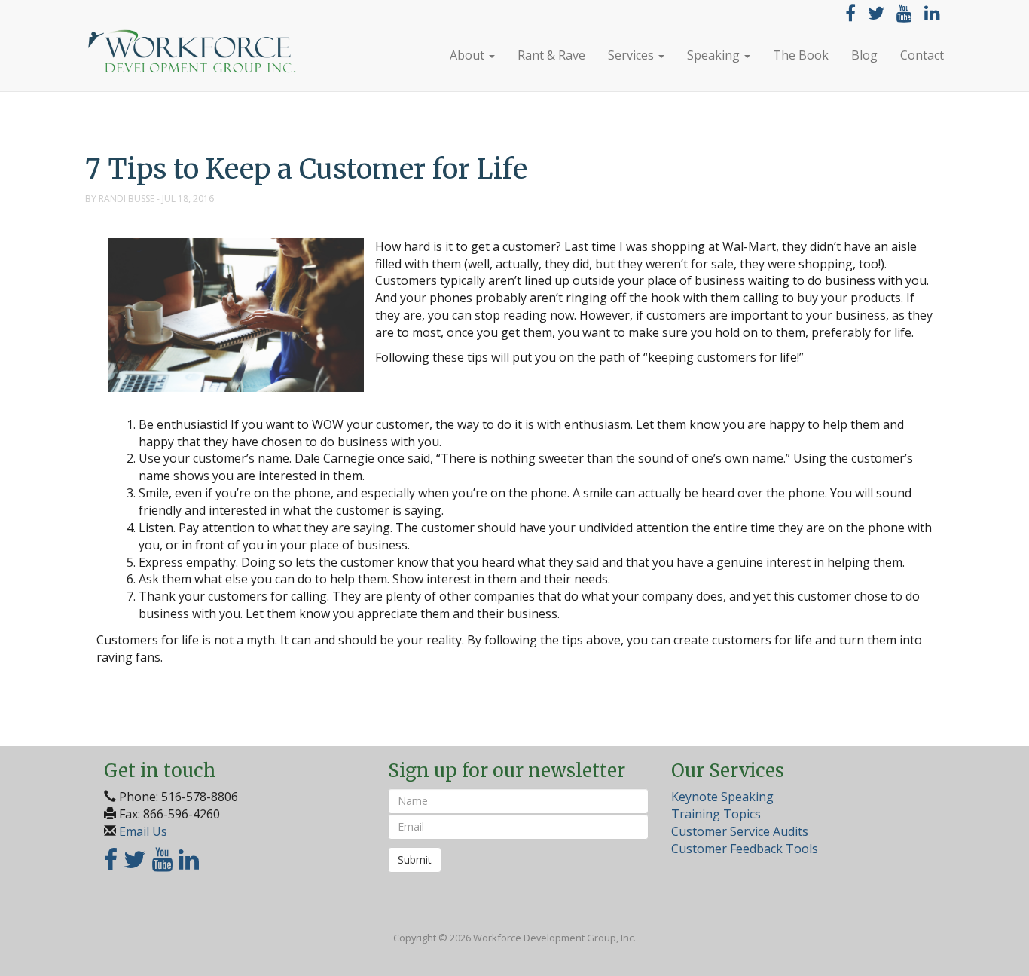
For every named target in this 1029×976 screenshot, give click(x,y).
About (468, 55)
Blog (864, 55)
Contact (922, 55)
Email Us (143, 831)
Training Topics (716, 814)
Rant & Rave (551, 55)
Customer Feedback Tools (744, 848)
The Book (801, 55)
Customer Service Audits (739, 831)
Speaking (715, 55)
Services (632, 55)
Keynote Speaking (722, 796)
